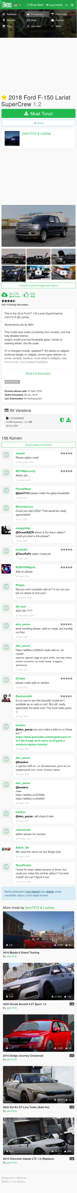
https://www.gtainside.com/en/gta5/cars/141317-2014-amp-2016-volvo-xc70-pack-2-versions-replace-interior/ (43, 740)
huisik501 (22, 549)
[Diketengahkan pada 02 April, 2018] (4, 98)
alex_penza (23, 624)
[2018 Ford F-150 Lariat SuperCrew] (38, 226)
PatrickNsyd (23, 489)
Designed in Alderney (14, 1178)
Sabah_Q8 (22, 847)
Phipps (20, 585)
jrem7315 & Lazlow (36, 133)
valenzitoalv (23, 830)
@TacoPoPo (23, 554)
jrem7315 (12, 956)
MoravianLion (24, 506)
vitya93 (20, 453)
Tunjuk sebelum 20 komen (38, 444)
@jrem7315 (23, 493)
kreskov (21, 725)
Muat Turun (41, 113)
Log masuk (33, 891)
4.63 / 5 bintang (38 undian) (14, 305)
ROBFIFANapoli (25, 567)
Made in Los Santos (13, 1181)
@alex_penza (24, 729)
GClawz (20, 678)
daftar (50, 891)
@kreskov (22, 762)
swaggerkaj (23, 528)
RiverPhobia (23, 865)
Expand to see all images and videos (38, 285)
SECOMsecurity (25, 471)
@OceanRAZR (25, 532)
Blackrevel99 (24, 696)
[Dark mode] (66, 4)
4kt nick (21, 606)
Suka (32, 296)
